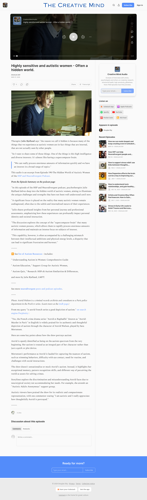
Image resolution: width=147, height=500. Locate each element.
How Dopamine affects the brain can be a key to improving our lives (121, 174)
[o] (103, 144)
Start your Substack (67, 489)
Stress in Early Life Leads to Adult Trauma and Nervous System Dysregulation (119, 207)
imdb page (63, 304)
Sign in (140, 5)
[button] (56, 36)
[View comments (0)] (132, 31)
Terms (78, 483)
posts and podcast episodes (49, 289)
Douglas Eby (15, 75)
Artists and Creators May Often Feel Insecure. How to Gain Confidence (121, 196)
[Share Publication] (118, 5)
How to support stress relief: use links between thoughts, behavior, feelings (121, 163)
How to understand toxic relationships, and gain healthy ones (121, 185)
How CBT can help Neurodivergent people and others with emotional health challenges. (120, 153)
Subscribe (128, 5)
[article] (117, 144)
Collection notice (88, 483)
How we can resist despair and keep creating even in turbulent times (121, 142)
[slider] (73, 56)
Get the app (84, 489)
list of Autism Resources (30, 254)
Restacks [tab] (26, 429)
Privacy (72, 483)
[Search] (113, 5)
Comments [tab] (17, 429)
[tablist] (21, 429)
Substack (62, 495)
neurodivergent (28, 289)
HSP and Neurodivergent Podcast (33, 176)
